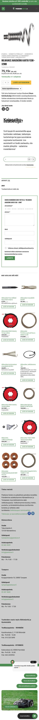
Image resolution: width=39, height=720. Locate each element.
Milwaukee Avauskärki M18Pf (27, 298)
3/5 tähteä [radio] (13, 209)
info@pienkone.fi (7, 552)
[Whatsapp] (3, 109)
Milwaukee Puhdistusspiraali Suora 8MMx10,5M (27, 332)
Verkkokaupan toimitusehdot (20, 510)
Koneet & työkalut (16, 54)
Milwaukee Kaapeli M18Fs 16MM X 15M (28, 472)
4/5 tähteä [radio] (20, 209)
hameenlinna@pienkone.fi (11, 538)
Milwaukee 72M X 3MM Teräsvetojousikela (27, 438)
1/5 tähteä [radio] (5, 209)
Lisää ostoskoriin (21, 82)
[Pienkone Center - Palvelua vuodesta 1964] (20, 8)
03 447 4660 (6, 592)
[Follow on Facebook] (29, 513)
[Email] (7, 109)
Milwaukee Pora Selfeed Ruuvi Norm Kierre (9, 298)
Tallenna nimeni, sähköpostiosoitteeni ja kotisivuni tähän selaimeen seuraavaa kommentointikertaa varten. (19, 251)
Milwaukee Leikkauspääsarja (7, 438)
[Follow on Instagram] (32, 513)
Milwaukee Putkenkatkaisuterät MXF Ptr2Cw (9, 472)
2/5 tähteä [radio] (9, 209)
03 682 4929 (6, 545)
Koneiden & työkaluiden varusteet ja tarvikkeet (17, 54)
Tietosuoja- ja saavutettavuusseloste (14, 514)
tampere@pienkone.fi (9, 585)
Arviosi (7, 212)
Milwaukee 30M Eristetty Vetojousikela (9, 405)
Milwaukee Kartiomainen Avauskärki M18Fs (9, 365)
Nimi (6, 229)
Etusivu (4, 54)
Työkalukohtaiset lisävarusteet (14, 57)
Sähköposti (8, 239)
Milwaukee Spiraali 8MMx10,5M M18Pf (26, 405)
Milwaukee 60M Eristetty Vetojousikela (9, 332)
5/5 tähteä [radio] (28, 209)
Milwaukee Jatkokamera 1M (28, 365)
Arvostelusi (9, 206)
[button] (3, 8)
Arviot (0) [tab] (6, 181)
